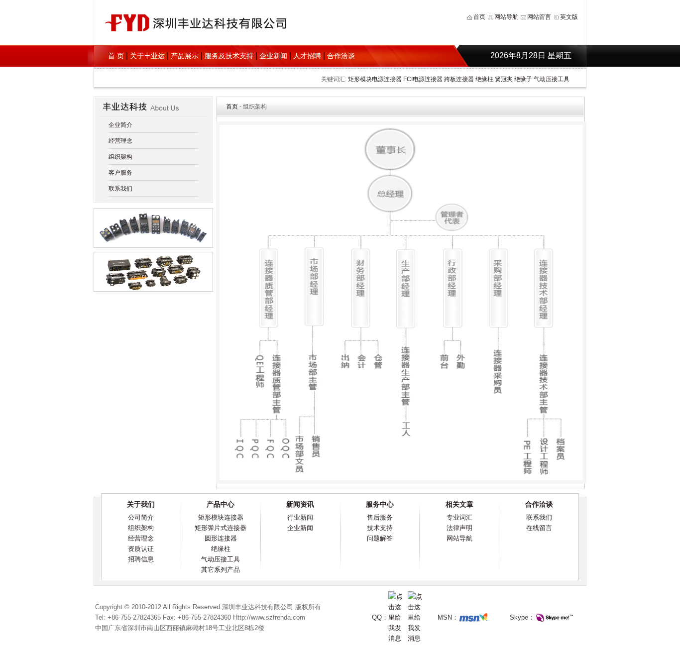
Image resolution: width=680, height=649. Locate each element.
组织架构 (120, 156)
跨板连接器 (459, 79)
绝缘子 (523, 79)
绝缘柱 (484, 79)
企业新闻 (273, 56)
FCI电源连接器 (423, 79)
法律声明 (459, 528)
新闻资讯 (300, 504)
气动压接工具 (551, 79)
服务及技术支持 (229, 56)
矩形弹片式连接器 (220, 528)
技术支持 (380, 528)
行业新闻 (300, 517)
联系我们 (120, 188)
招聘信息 (141, 559)
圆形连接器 (221, 538)
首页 (479, 16)
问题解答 (380, 538)
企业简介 (120, 124)
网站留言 (539, 16)
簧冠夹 (504, 79)
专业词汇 (459, 517)
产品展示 (185, 56)
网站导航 (506, 16)
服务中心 (380, 504)
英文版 (569, 16)
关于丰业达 (147, 56)
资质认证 (141, 548)
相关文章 (459, 504)
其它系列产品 (220, 569)
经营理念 (120, 140)
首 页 (116, 56)
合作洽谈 (341, 56)
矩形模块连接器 (220, 517)
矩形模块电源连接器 (375, 79)
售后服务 (380, 517)
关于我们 (141, 504)
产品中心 (220, 504)
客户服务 (120, 172)
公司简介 (141, 517)
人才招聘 (307, 56)
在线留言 (539, 528)
